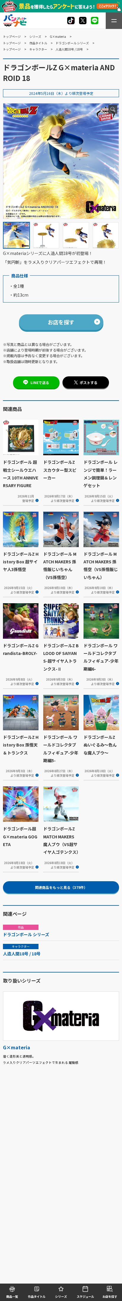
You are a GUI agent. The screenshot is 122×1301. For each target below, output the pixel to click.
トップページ (12, 36)
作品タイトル (38, 43)
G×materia (58, 36)
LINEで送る (39, 382)
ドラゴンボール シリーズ (72, 43)
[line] (94, 20)
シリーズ (35, 36)
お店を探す (61, 322)
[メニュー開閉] (114, 20)
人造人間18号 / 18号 (69, 49)
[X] (71, 20)
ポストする (88, 382)
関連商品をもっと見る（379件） (61, 887)
